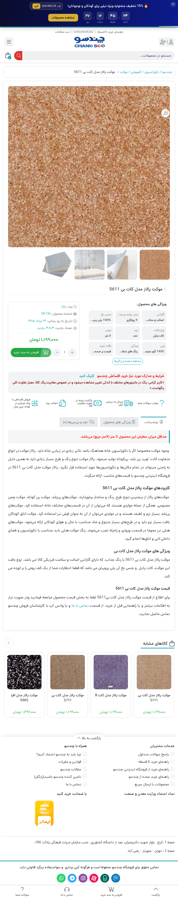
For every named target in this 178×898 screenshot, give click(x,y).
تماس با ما (80, 605)
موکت (124, 71)
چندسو (167, 71)
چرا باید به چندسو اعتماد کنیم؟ (58, 754)
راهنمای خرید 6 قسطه (110, 32)
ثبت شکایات (62, 32)
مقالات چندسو (70, 769)
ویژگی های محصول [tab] (117, 422)
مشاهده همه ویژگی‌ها (127, 361)
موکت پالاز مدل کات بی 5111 (154, 698)
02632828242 (83, 32)
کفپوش (136, 71)
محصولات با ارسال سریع (152, 784)
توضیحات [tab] (151, 422)
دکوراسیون (151, 71)
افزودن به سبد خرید (26, 352)
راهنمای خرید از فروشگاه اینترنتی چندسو (141, 769)
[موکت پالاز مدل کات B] (111, 672)
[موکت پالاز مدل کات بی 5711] (67, 672)
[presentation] (9, 643)
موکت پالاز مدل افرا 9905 (24, 698)
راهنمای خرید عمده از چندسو (149, 776)
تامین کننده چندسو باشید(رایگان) (57, 776)
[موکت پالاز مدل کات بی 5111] (154, 672)
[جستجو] (18, 55)
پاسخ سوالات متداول (153, 754)
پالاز (63, 306)
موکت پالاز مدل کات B (111, 695)
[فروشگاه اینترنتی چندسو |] (89, 42)
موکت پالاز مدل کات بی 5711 (67, 698)
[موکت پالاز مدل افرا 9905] (24, 672)
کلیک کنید (86, 376)
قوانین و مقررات (69, 761)
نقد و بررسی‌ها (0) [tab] (76, 422)
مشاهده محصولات (63, 17)
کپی (36, 6)
